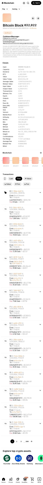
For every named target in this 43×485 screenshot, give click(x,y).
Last (11, 179)
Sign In (37, 3)
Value (29, 179)
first (19, 179)
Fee (18, 184)
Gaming (14, 9)
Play (3, 9)
